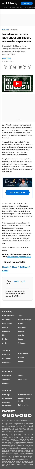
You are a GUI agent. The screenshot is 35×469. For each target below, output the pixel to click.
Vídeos (20, 375)
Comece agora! (16, 192)
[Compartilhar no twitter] (15, 67)
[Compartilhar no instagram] (4, 415)
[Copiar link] (29, 67)
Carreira (21, 335)
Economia (6, 331)
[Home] (12, 3)
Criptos (4, 270)
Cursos (21, 357)
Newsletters (26, 3)
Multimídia (7, 371)
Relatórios (6, 354)
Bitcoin (14, 267)
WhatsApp (6, 379)
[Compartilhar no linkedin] (20, 67)
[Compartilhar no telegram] (24, 67)
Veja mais (6, 391)
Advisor (5, 343)
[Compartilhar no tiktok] (25, 415)
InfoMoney (7, 311)
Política (5, 327)
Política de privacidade (6, 404)
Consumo (22, 327)
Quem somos (7, 399)
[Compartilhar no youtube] (30, 415)
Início (5, 8)
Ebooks (21, 361)
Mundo (4, 335)
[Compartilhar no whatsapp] (5, 67)
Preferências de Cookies (24, 400)
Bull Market (24, 267)
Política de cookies (25, 395)
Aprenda (6, 350)
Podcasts (5, 383)
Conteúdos (6, 358)
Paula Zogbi (6, 58)
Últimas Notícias (16, 8)
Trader (20, 315)
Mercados (5, 29)
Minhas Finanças (24, 319)
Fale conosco (23, 405)
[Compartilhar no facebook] (10, 67)
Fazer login (6, 395)
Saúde (20, 339)
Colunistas (22, 343)
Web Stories (22, 379)
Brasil (20, 323)
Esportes (21, 331)
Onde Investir (7, 323)
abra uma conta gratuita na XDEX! (19, 257)
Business (5, 339)
